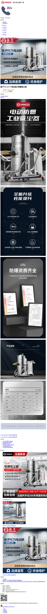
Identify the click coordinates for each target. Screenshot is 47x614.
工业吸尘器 (10, 580)
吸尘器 (9, 37)
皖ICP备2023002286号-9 (33, 603)
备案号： (26, 603)
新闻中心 (4, 25)
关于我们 (4, 32)
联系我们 (4, 34)
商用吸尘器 (19, 580)
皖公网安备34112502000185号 (8, 606)
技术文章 (4, 30)
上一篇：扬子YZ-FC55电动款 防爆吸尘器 (8, 434)
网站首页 (4, 22)
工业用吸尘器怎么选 (7, 446)
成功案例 (4, 27)
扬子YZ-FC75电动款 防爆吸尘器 (9, 574)
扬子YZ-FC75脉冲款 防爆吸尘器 (9, 525)
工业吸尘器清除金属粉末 (8, 447)
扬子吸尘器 (5, 23)
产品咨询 (2, 96)
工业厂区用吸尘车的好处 (8, 441)
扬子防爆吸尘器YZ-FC (7, 499)
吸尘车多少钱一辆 (6, 443)
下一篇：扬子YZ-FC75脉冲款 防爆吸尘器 (8, 437)
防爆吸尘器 (14, 37)
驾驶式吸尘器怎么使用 (7, 442)
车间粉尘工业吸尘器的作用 (8, 444)
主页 (6, 37)
